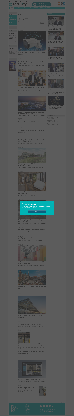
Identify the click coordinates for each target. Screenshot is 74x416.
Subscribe (37, 211)
